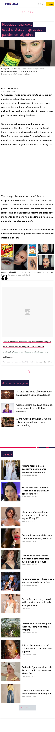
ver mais (25, 708)
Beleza (28, 13)
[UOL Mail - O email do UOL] (39, 4)
